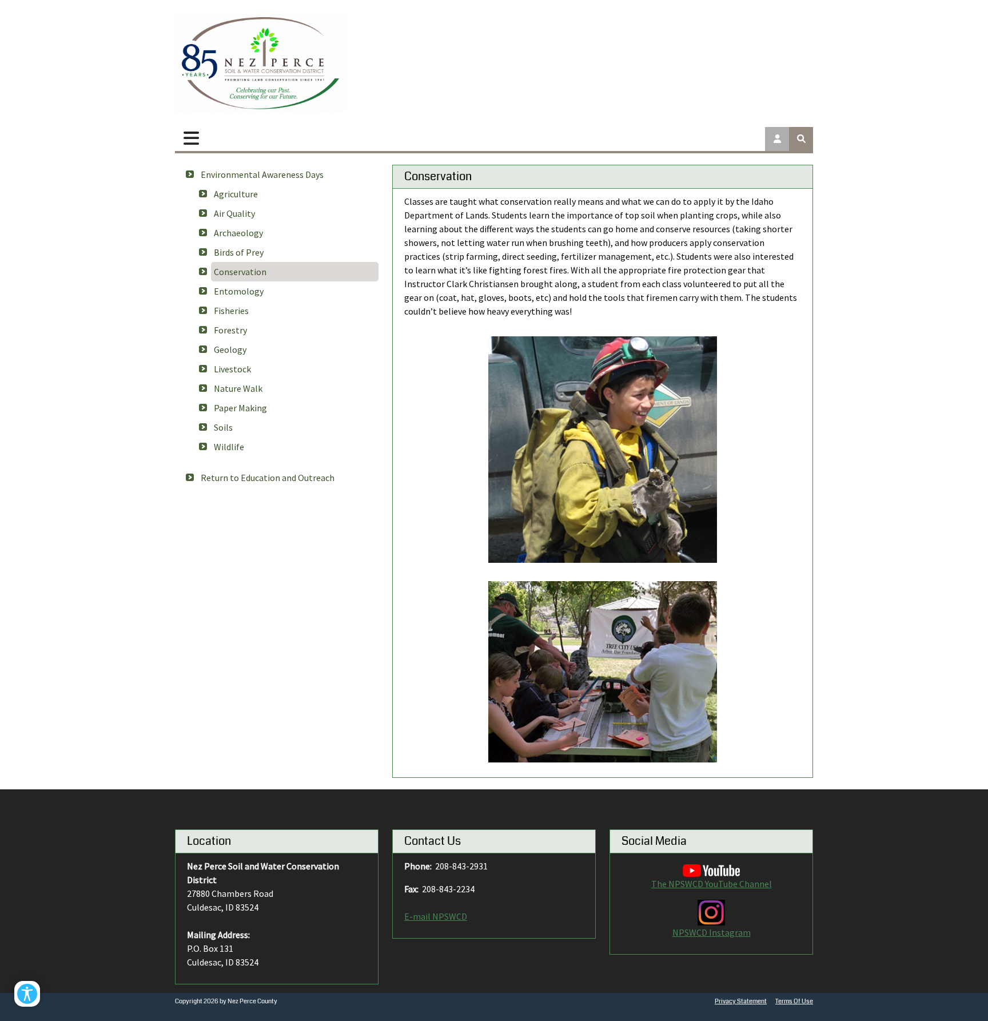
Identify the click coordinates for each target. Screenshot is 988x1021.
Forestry (230, 330)
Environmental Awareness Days (262, 174)
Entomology (239, 291)
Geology (230, 349)
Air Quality (234, 213)
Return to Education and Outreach (267, 477)
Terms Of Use (794, 1001)
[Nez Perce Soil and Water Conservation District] (260, 63)
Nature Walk (238, 388)
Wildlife (229, 446)
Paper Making (240, 408)
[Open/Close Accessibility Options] (27, 994)
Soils (223, 427)
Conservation (240, 271)
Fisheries (231, 310)
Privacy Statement (741, 1001)
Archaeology (238, 233)
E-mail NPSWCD (435, 916)
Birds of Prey (239, 252)
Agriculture (236, 194)
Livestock (232, 369)
